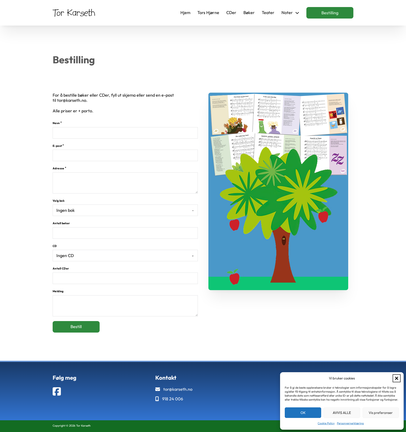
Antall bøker (61, 223)
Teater (268, 12)
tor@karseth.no (177, 389)
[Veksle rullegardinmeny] (297, 13)
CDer (231, 12)
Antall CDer (61, 268)
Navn (56, 123)
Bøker (249, 12)
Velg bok (59, 200)
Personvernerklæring (350, 423)
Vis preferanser (381, 412)
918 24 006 (172, 399)
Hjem (185, 12)
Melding (58, 291)
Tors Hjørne (208, 12)
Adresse (58, 168)
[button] (396, 378)
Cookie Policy (326, 423)
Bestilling (329, 12)
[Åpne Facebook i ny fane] (57, 391)
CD (55, 246)
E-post (57, 146)
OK (303, 412)
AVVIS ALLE (342, 412)
